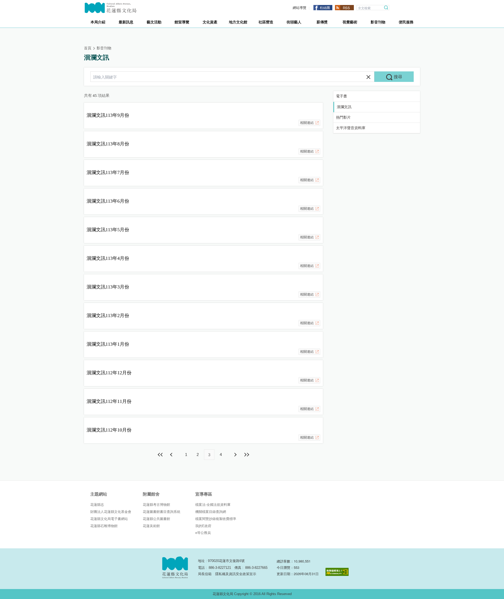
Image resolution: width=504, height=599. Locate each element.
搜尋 (386, 7)
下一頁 (235, 454)
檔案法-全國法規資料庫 (212, 505)
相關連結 (307, 123)
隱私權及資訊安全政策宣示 (235, 574)
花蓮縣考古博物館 (156, 505)
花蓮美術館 (151, 526)
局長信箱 (205, 574)
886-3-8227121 (220, 568)
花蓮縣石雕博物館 (104, 526)
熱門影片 (343, 117)
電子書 (341, 96)
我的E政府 (203, 526)
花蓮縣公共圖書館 (156, 519)
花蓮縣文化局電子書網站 (109, 519)
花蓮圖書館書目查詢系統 (161, 512)
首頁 (87, 48)
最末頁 (246, 454)
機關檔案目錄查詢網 (210, 512)
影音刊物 (104, 48)
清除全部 (368, 77)
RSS (346, 7)
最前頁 (160, 454)
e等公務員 (203, 533)
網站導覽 (299, 8)
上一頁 (172, 454)
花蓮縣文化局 (110, 7)
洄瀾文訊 (344, 107)
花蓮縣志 (97, 505)
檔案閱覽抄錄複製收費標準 (215, 519)
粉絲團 (325, 7)
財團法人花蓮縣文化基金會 (110, 512)
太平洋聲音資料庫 (350, 128)
